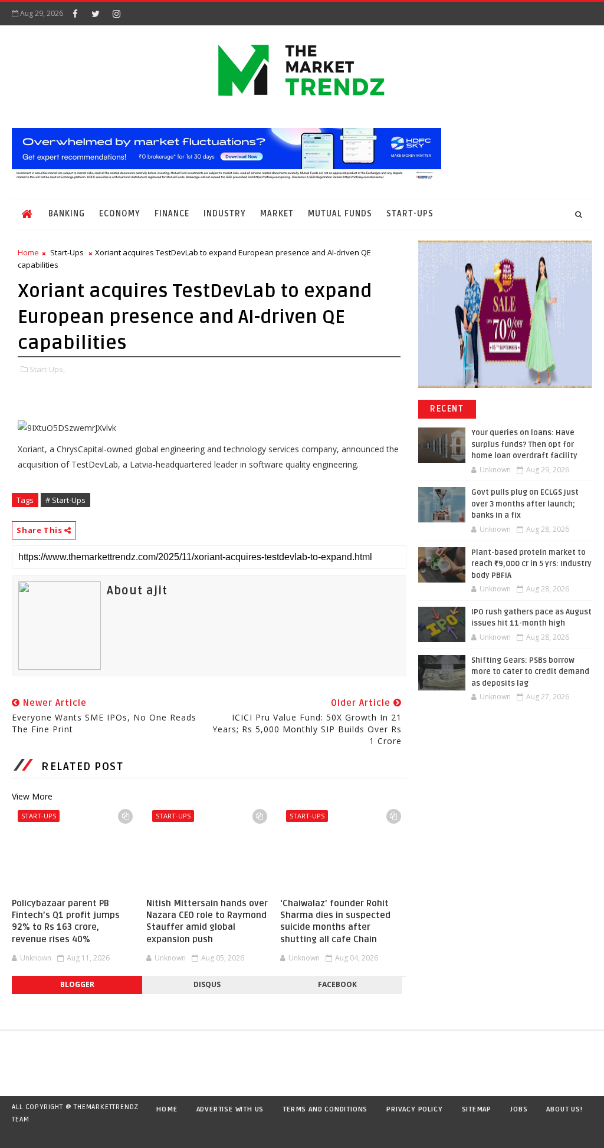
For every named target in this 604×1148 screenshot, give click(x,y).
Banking (66, 214)
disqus (207, 984)
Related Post (82, 766)
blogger (77, 984)
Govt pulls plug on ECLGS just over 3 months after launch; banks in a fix (525, 504)
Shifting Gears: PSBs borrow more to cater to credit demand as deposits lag (530, 672)
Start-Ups (410, 214)
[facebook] (75, 13)
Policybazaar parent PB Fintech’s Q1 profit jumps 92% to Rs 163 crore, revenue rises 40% (66, 921)
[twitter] (95, 13)
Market (277, 214)
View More (32, 796)
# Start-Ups (65, 500)
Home (28, 252)
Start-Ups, (47, 369)
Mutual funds (340, 214)
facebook (337, 984)
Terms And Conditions (325, 1109)
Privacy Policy (414, 1109)
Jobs (518, 1109)
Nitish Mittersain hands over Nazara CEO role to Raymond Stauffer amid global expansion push (207, 921)
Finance (172, 214)
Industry (224, 214)
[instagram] (116, 13)
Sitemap (477, 1109)
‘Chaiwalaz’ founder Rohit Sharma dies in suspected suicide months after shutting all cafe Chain (335, 921)
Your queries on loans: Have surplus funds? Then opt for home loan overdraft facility (524, 444)
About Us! (564, 1109)
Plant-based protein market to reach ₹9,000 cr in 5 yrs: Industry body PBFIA (531, 564)
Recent (447, 409)
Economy (119, 214)
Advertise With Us (230, 1109)
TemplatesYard (24, 1134)
